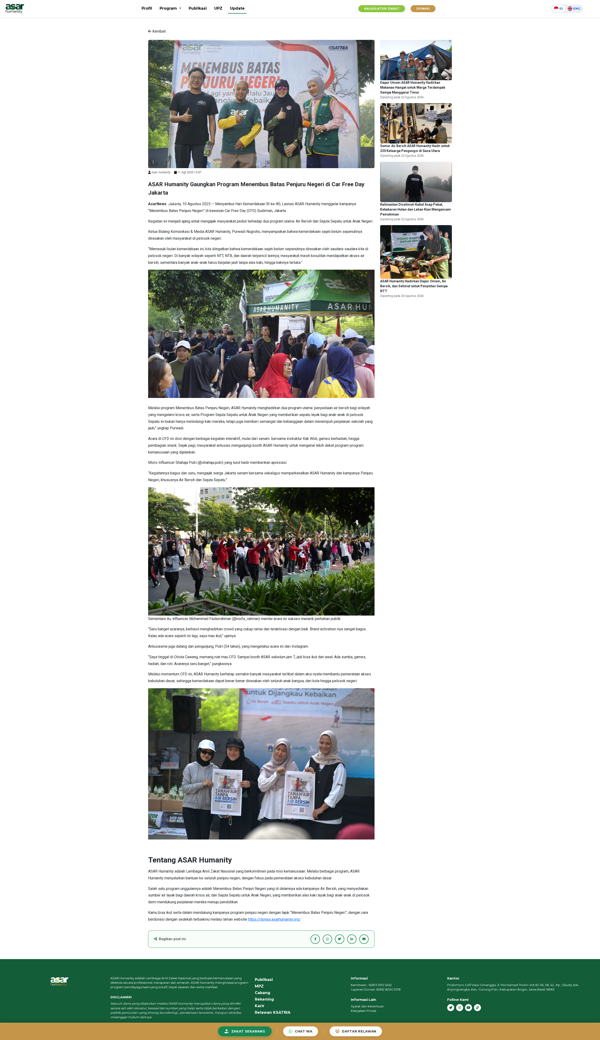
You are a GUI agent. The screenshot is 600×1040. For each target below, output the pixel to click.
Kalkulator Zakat (381, 8)
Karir (259, 1006)
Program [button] (169, 8)
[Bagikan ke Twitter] (339, 939)
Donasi (423, 8)
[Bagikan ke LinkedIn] (351, 939)
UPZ (218, 8)
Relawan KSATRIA (272, 1012)
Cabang (262, 993)
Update (237, 8)
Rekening (264, 999)
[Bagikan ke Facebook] (315, 939)
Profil (147, 8)
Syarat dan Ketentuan (367, 1006)
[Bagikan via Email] (364, 939)
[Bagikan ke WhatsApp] (327, 939)
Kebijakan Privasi (363, 1011)
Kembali (158, 31)
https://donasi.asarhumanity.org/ (274, 919)
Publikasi (198, 8)
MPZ (259, 986)
